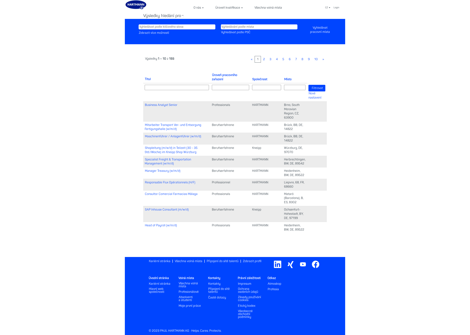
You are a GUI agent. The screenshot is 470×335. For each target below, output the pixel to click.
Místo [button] (288, 79)
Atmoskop (274, 283)
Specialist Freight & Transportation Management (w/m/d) (168, 162)
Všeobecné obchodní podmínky (245, 314)
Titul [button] (148, 79)
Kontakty (214, 283)
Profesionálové (189, 292)
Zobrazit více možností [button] (154, 33)
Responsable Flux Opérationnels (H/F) (170, 182)
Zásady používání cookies (249, 299)
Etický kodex (246, 305)
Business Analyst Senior (161, 105)
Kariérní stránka (159, 261)
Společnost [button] (259, 79)
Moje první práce (190, 305)
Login (336, 7)
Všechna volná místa (268, 8)
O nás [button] (198, 8)
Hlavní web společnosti (156, 290)
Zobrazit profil (252, 261)
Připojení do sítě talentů (222, 261)
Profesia (273, 289)
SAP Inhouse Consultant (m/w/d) (167, 209)
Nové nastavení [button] (314, 95)
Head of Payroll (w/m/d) (161, 225)
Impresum (244, 283)
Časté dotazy (217, 297)
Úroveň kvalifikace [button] (228, 8)
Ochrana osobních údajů (248, 290)
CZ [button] (326, 7)
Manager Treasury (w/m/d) (162, 171)
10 (316, 59)
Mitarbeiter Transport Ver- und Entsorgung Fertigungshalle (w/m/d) (173, 127)
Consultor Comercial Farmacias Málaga (171, 194)
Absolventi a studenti (186, 299)
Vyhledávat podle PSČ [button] (235, 32)
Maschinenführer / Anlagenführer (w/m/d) (173, 136)
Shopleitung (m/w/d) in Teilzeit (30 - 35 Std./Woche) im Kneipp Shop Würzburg (171, 150)
